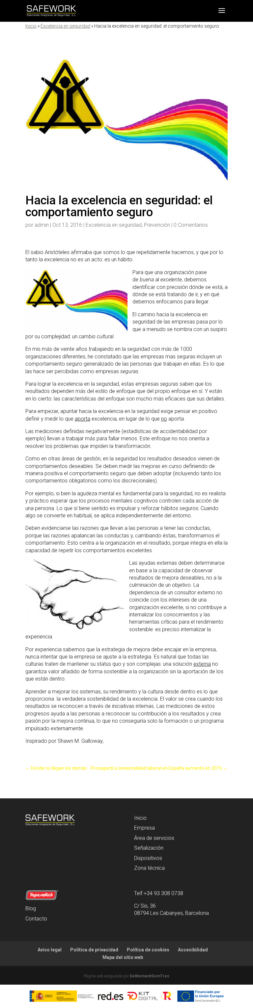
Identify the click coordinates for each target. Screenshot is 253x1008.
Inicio (31, 26)
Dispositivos (148, 858)
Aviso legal (50, 949)
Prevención (157, 225)
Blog (30, 908)
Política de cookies (148, 949)
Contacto (36, 919)
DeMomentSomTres (149, 976)
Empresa (144, 828)
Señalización (148, 848)
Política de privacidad (94, 949)
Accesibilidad (193, 949)
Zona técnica (149, 868)
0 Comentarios (191, 225)
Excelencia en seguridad (65, 26)
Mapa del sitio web (122, 957)
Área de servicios (154, 838)
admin (42, 225)
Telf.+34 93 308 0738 (158, 893)
